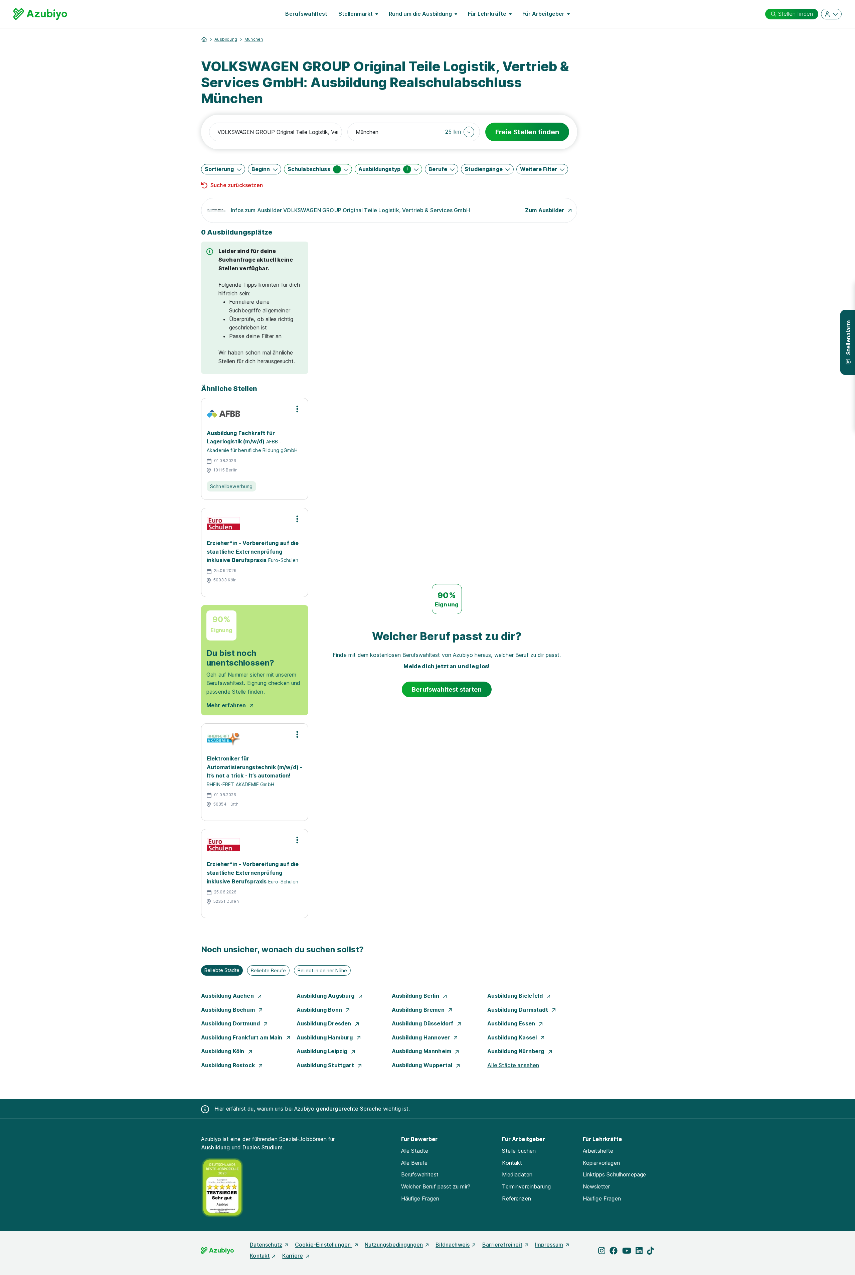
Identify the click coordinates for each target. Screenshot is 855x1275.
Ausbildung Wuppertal (423, 1065)
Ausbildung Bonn (320, 1009)
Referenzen (516, 1198)
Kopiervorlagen (601, 1162)
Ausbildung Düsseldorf (423, 1023)
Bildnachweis (453, 1244)
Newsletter (596, 1186)
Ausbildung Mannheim (422, 1051)
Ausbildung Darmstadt (518, 1009)
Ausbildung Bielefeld (515, 995)
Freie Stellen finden (527, 132)
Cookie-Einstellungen (323, 1244)
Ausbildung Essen (512, 1023)
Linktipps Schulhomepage (614, 1174)
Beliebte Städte (221, 970)
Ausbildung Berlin (416, 995)
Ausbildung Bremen (419, 1009)
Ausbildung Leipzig (323, 1051)
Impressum (549, 1244)
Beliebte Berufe (268, 970)
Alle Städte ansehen (513, 1065)
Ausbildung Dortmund (231, 1023)
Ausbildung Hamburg (325, 1037)
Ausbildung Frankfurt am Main (242, 1037)
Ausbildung (225, 39)
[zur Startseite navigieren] (204, 39)
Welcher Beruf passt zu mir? (435, 1186)
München (253, 39)
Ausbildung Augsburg (326, 995)
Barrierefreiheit (502, 1244)
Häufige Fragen (420, 1198)
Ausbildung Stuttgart (326, 1065)
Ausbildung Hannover (421, 1037)
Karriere (292, 1255)
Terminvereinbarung (526, 1186)
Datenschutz (266, 1244)
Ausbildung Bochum (228, 1009)
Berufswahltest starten (447, 689)
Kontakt (512, 1162)
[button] (460, 132)
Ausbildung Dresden (325, 1023)
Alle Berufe (414, 1162)
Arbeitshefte (598, 1150)
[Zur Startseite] (40, 14)
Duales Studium (262, 1147)
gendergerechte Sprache (348, 1108)
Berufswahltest (306, 13)
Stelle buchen (519, 1150)
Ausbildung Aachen (228, 995)
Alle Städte (415, 1150)
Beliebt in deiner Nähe (322, 970)
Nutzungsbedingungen (394, 1244)
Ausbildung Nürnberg (516, 1051)
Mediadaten (517, 1174)
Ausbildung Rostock (228, 1065)
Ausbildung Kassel (512, 1037)
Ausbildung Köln (223, 1051)
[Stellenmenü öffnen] (297, 409)
